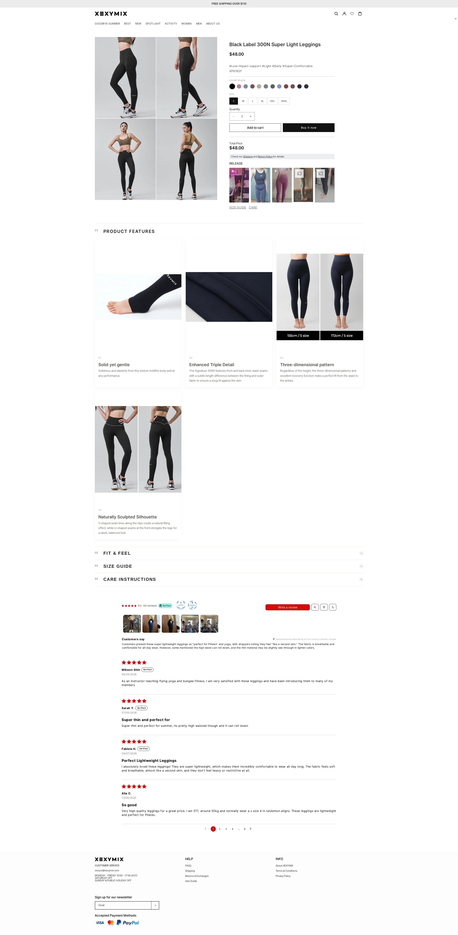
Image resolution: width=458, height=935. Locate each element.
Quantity (234, 109)
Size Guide (191, 881)
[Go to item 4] (190, 624)
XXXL (285, 101)
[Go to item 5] (209, 624)
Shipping (248, 156)
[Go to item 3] (171, 624)
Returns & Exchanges (197, 876)
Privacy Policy (283, 876)
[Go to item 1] (132, 624)
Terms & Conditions (286, 871)
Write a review (287, 607)
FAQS (188, 865)
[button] (153, 23)
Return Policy (265, 156)
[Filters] (324, 607)
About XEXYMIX (284, 865)
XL (264, 101)
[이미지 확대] (150, 113)
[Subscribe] (155, 905)
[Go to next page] (251, 828)
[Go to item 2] (151, 624)
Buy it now (308, 127)
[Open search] (315, 607)
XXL (273, 101)
